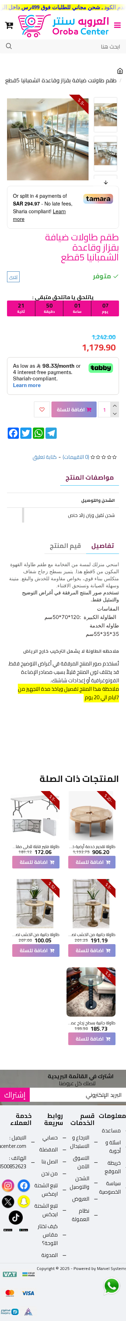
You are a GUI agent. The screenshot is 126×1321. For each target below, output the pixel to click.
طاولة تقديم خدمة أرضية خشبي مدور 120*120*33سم (90, 846)
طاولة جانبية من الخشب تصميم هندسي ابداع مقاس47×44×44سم (34, 934)
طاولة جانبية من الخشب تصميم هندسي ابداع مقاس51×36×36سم (90, 934)
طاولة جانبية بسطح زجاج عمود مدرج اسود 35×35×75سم (90, 1023)
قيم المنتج (65, 545)
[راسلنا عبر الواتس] (99, 1286)
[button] (94, 98)
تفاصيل (102, 545)
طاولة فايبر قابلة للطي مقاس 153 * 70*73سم (34, 846)
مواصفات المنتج (89, 477)
